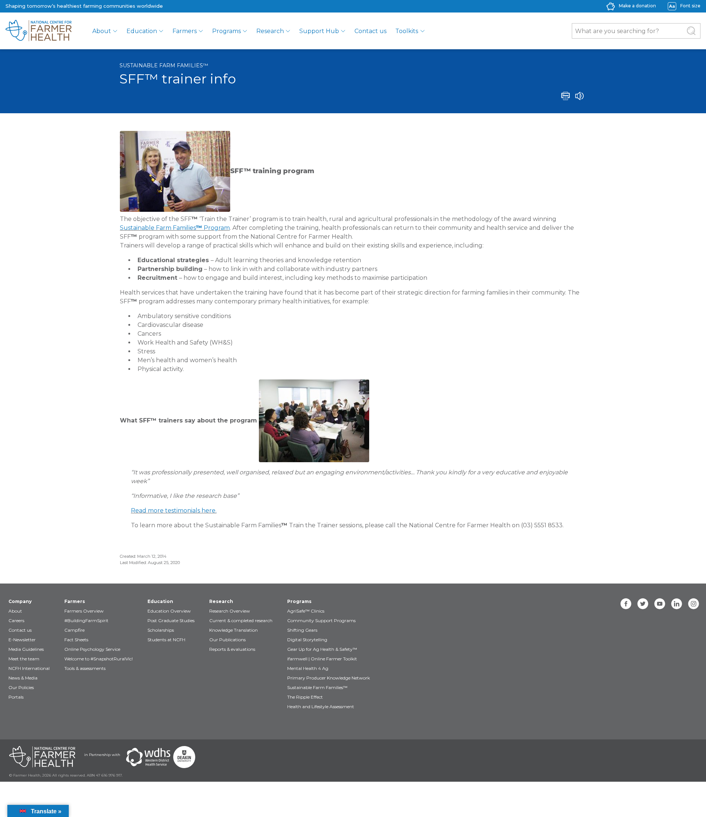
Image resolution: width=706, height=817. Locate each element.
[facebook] (625, 603)
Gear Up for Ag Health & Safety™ (322, 649)
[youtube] (659, 603)
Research (270, 31)
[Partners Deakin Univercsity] (184, 757)
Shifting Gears (302, 630)
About (101, 31)
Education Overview (169, 611)
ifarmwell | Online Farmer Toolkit (322, 658)
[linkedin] (676, 603)
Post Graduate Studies (171, 620)
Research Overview (229, 611)
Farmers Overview (84, 611)
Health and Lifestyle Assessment (320, 706)
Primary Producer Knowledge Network (328, 678)
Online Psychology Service (92, 649)
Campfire (74, 630)
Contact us (370, 31)
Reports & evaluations (232, 649)
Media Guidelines (26, 649)
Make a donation (637, 5)
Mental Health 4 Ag (307, 668)
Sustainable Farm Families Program (175, 227)
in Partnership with (102, 754)
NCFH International (29, 668)
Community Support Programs (321, 620)
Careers (16, 620)
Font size (690, 5)
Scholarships (160, 630)
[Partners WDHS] (148, 757)
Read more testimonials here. (174, 510)
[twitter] (642, 603)
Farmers (184, 31)
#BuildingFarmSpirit (86, 620)
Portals (16, 697)
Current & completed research (240, 620)
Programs (226, 31)
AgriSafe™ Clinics (305, 611)
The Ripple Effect (305, 697)
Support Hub (319, 31)
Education (141, 31)
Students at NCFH (166, 639)
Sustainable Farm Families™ (164, 65)
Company (20, 601)
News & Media (23, 678)
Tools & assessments (85, 668)
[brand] (39, 31)
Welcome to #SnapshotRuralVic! (98, 658)
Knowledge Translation (233, 630)
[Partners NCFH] (42, 757)
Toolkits (406, 31)
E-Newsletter (22, 639)
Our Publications (227, 639)
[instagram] (693, 603)
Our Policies (21, 687)
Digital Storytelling (307, 639)
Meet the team (23, 658)
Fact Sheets (76, 639)
